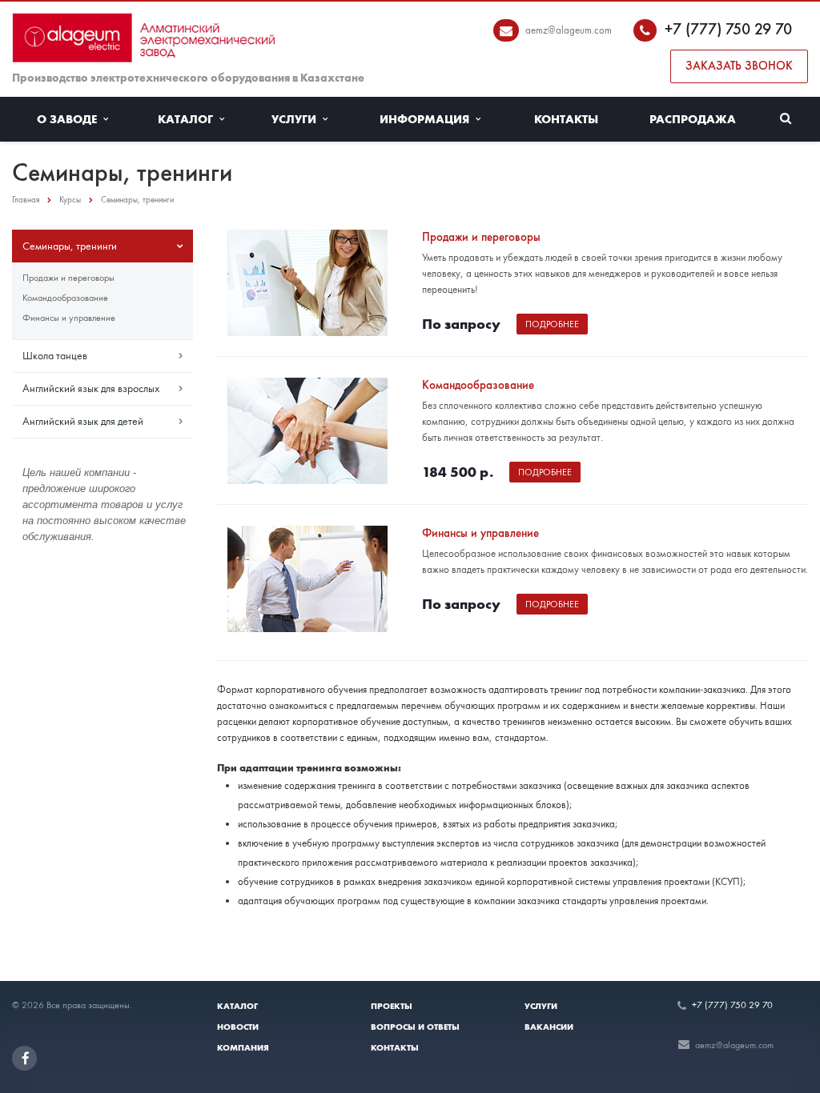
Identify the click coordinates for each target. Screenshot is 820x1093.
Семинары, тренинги (69, 245)
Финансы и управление (68, 317)
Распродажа (692, 119)
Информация (428, 119)
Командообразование (65, 297)
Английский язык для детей (82, 421)
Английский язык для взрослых (90, 388)
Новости (238, 1026)
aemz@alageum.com (568, 30)
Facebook (24, 1058)
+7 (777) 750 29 (720, 28)
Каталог (188, 119)
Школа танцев (54, 355)
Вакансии (549, 1026)
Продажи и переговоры (68, 277)
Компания (243, 1047)
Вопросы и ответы (415, 1026)
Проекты (391, 1005)
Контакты (566, 119)
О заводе (70, 119)
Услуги (297, 119)
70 (783, 28)
